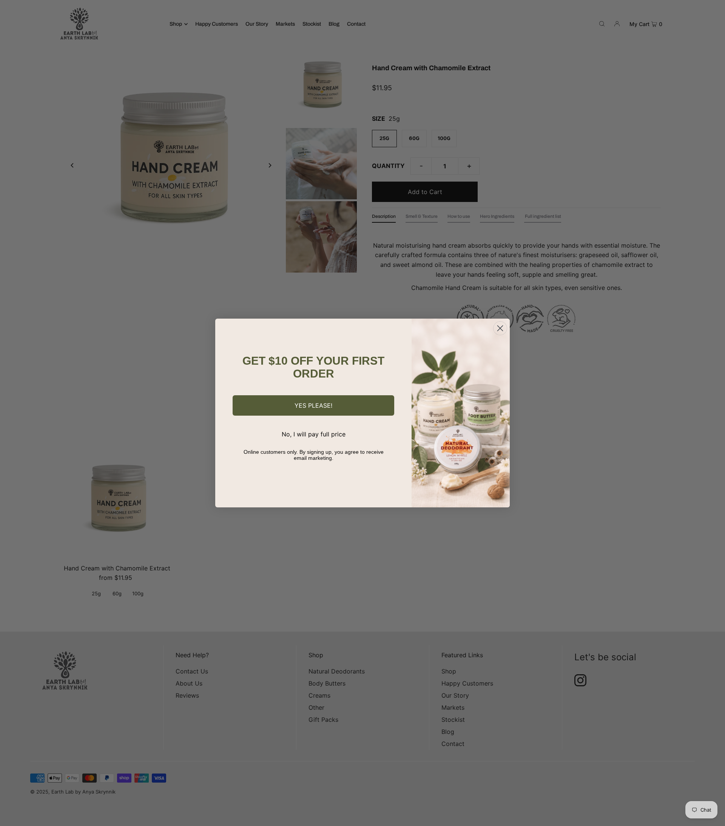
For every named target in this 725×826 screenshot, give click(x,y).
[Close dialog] (500, 328)
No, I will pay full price (314, 434)
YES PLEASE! (313, 405)
